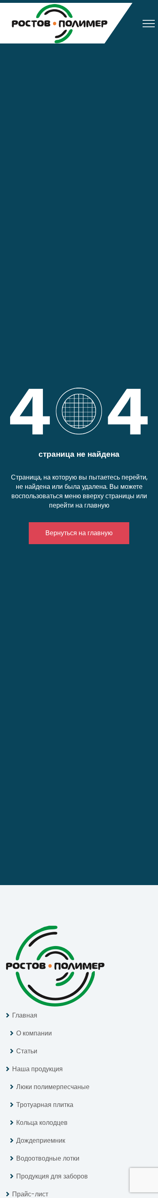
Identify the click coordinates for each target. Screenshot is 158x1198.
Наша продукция (37, 1069)
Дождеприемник (40, 1140)
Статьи (26, 1051)
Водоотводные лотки (47, 1158)
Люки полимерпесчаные (53, 1087)
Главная (24, 1015)
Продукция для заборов (52, 1176)
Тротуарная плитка (44, 1104)
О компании (34, 1033)
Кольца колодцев (42, 1122)
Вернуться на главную (79, 533)
